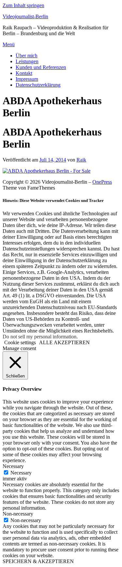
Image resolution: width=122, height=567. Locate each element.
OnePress (102, 182)
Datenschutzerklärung (38, 85)
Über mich (26, 55)
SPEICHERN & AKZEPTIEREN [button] (38, 561)
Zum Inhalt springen (23, 5)
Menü (9, 44)
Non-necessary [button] (18, 514)
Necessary (21, 472)
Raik (81, 160)
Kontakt (24, 73)
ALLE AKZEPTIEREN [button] (64, 342)
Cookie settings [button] (20, 342)
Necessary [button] (13, 466)
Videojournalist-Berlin (25, 16)
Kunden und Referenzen (41, 67)
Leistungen (27, 61)
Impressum (27, 79)
